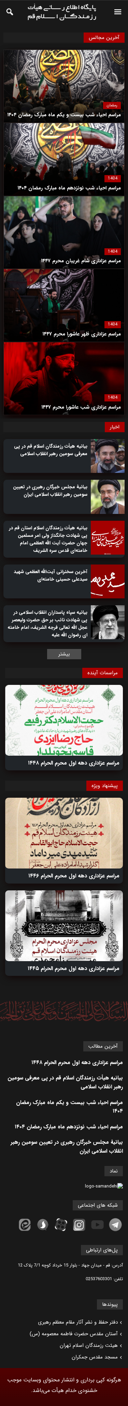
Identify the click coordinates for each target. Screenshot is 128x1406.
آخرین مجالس (104, 38)
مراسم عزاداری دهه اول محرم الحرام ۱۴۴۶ (73, 876)
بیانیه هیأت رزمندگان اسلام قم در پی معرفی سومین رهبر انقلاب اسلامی (50, 449)
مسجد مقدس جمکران (95, 1357)
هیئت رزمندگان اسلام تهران (89, 1345)
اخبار (114, 427)
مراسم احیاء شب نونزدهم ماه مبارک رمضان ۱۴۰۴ (69, 1127)
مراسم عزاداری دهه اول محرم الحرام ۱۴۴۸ (73, 763)
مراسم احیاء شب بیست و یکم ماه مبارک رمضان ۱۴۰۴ (69, 1107)
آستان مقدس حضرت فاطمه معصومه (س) (74, 1334)
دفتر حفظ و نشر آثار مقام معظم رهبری (78, 1322)
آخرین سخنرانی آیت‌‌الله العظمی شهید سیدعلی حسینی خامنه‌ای (50, 575)
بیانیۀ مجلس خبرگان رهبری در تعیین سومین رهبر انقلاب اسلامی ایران (50, 490)
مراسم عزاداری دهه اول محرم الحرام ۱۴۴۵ (73, 968)
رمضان (111, 105)
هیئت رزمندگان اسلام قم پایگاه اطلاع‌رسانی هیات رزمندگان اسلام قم (62, 12)
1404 (112, 178)
